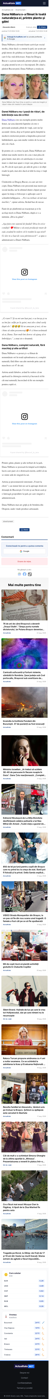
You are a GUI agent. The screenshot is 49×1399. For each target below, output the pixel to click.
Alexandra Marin (9, 27)
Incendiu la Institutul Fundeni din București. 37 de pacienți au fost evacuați (23, 722)
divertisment (8, 521)
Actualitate (11, 3)
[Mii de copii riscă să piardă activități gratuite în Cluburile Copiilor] (24, 945)
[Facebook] (24, 574)
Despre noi (24, 1373)
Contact (24, 1378)
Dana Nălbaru (8, 119)
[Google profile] (19, 574)
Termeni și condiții (24, 1388)
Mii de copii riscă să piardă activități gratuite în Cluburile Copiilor (21, 965)
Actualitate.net (7, 10)
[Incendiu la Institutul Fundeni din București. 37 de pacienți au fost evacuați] (24, 702)
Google (26, 551)
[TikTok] (30, 574)
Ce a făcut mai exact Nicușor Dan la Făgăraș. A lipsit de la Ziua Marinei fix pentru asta (21, 1207)
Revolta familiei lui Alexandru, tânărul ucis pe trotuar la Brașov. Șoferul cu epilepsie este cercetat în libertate (24, 1110)
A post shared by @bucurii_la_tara (24, 308)
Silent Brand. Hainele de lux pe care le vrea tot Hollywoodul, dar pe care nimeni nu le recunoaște (24, 1012)
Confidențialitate (25, 1383)
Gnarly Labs (15, 1396)
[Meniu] (44, 3)
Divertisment (20, 10)
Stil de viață (7, 1019)
